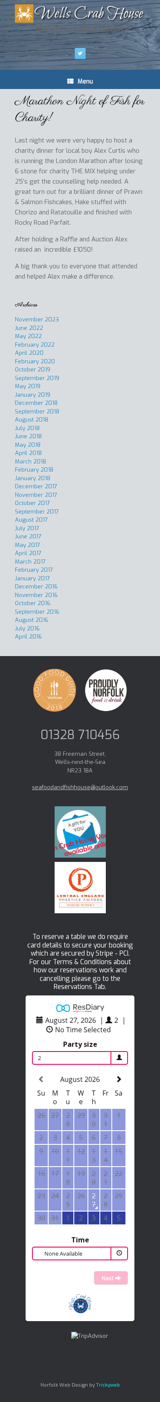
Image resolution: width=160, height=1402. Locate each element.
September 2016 (37, 611)
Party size (80, 1044)
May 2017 (27, 545)
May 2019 (28, 386)
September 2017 (37, 511)
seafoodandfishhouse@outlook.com (80, 787)
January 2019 (32, 394)
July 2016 (27, 628)
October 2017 (32, 503)
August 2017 (31, 519)
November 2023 (37, 319)
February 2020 (35, 361)
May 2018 (28, 445)
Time (80, 1240)
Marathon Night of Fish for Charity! (80, 109)
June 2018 (28, 436)
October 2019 (32, 369)
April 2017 (28, 553)
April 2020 (29, 352)
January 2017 (32, 578)
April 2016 (28, 636)
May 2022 (28, 336)
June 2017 (28, 536)
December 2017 (36, 486)
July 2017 (27, 528)
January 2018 (32, 478)
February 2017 (34, 569)
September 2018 (37, 411)
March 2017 (30, 561)
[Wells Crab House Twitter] (80, 53)
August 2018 (31, 419)
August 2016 (31, 620)
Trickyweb (108, 1384)
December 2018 (36, 403)
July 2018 (27, 428)
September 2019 (37, 378)
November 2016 (36, 595)
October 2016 (32, 603)
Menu (85, 81)
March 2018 (30, 461)
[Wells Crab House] (80, 13)
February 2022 (35, 344)
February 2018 (34, 469)
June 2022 (29, 328)
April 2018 (28, 453)
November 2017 (36, 495)
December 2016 (36, 586)
